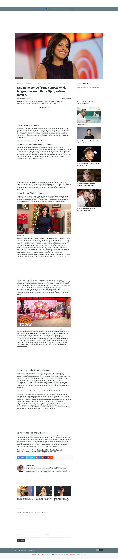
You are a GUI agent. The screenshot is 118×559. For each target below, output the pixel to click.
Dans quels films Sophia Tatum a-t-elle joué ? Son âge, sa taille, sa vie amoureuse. (25, 501)
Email (18, 535)
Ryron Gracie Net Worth (85, 125)
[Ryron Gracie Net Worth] (89, 116)
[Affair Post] (59, 4)
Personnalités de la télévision (28, 85)
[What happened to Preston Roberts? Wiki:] (89, 176)
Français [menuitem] (55, 555)
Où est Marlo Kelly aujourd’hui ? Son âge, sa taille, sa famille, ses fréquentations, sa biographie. (61, 501)
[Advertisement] (59, 23)
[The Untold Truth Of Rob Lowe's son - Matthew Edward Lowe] (89, 95)
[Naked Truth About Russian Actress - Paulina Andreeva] (89, 135)
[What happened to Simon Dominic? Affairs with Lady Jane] (89, 155)
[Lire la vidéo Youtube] (44, 313)
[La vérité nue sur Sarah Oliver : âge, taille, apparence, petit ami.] (44, 492)
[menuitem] (49, 10)
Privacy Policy (27, 551)
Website (47, 535)
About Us (21, 551)
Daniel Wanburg (23, 99)
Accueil (19, 85)
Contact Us (32, 551)
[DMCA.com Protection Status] (99, 551)
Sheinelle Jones (20, 79)
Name (18, 530)
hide (48, 109)
